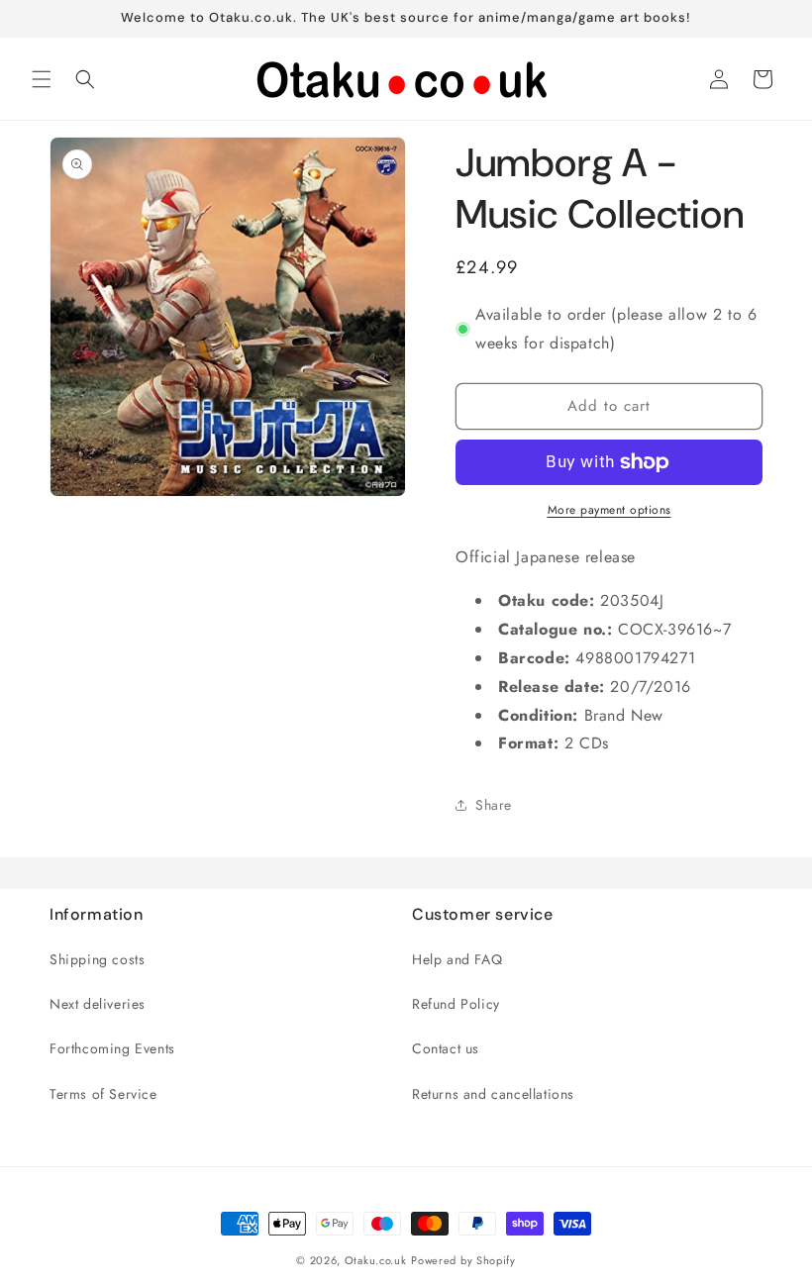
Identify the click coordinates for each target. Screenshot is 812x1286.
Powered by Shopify (463, 1260)
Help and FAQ (457, 959)
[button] (41, 79)
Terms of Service (103, 1094)
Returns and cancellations (493, 1094)
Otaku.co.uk (376, 1260)
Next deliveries (98, 1004)
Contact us (445, 1048)
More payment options (609, 510)
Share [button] (493, 805)
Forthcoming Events (112, 1048)
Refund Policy (456, 1004)
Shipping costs (97, 959)
